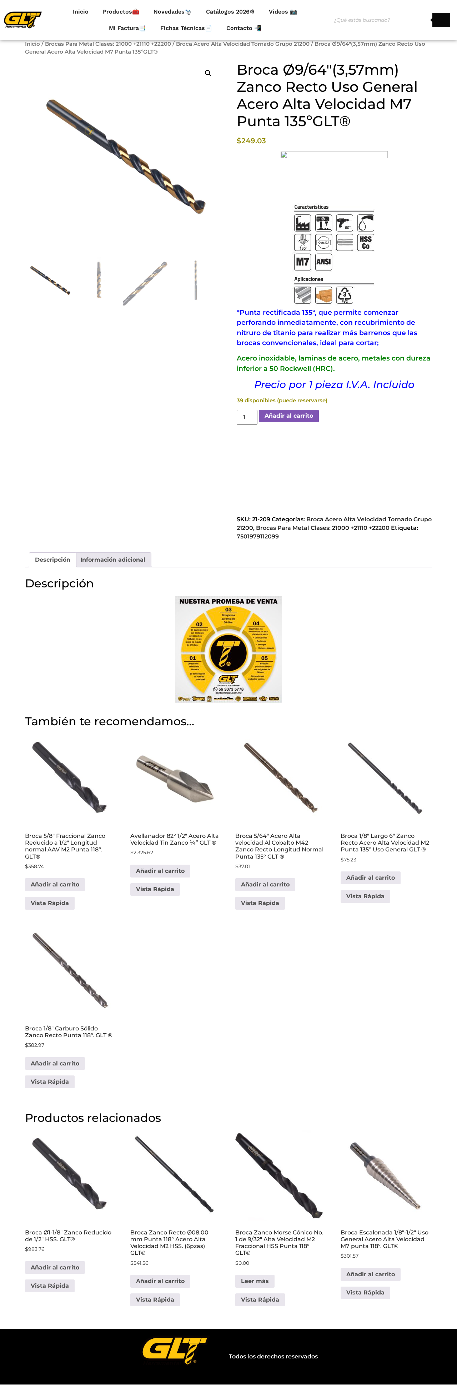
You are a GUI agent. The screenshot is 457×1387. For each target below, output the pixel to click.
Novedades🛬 (173, 11)
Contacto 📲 (243, 28)
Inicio (81, 11)
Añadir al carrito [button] (55, 884)
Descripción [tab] (52, 559)
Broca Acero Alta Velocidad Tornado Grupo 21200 (243, 44)
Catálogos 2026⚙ (230, 11)
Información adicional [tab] (112, 559)
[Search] (441, 20)
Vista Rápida (50, 903)
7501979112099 (258, 536)
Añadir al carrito (289, 415)
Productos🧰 (121, 11)
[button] (208, 73)
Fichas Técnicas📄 (186, 28)
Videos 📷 (283, 11)
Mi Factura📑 (127, 28)
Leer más (255, 1281)
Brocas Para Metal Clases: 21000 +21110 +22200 (108, 44)
